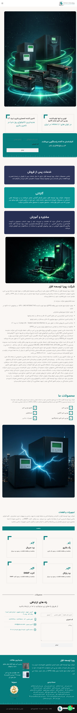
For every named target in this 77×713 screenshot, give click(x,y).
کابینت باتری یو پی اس (39, 694)
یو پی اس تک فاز (50, 694)
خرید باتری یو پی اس (49, 686)
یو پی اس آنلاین (62, 413)
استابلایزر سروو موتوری (49, 690)
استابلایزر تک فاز (69, 690)
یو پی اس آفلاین (65, 688)
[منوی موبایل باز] (2, 3)
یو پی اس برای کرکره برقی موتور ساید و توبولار (12, 665)
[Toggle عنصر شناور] (70, 708)
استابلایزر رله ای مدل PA (64, 692)
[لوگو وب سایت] (67, 3)
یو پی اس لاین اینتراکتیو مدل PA (37, 696)
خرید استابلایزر (59, 686)
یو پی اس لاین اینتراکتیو (60, 418)
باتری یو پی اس (27, 407)
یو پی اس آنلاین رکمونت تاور (63, 694)
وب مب (8, 709)
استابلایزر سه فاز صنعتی (36, 690)
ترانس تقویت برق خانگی (51, 692)
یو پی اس (65, 407)
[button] (13, 698)
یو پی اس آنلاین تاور (38, 692)
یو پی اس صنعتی (47, 698)
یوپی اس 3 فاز (56, 698)
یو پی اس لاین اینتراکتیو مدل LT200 (56, 696)
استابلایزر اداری (47, 688)
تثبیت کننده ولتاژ (37, 688)
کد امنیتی (35, 144)
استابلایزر (29, 413)
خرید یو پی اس (68, 686)
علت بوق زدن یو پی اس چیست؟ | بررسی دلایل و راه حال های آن (12, 675)
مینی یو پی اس (70, 696)
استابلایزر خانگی (60, 690)
